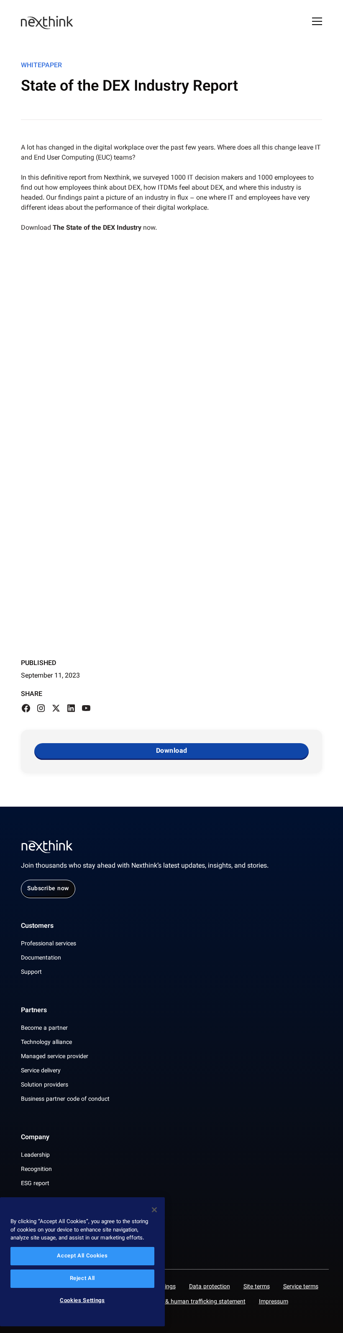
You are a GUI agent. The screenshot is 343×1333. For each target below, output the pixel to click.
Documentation (41, 958)
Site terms (256, 1287)
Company (35, 1138)
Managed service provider (54, 1057)
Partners (34, 1011)
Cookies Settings (82, 1301)
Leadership (35, 1155)
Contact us (37, 1222)
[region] (82, 1261)
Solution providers (44, 1085)
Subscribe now (48, 889)
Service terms (300, 1287)
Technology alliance (46, 1042)
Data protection (209, 1287)
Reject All (82, 1279)
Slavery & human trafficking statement (195, 1302)
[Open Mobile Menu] (317, 23)
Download (171, 751)
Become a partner (44, 1028)
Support (31, 972)
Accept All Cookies (82, 1256)
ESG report (35, 1184)
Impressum (273, 1302)
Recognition (36, 1169)
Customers (37, 927)
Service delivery (41, 1071)
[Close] (154, 1210)
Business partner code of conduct (65, 1099)
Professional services (48, 944)
